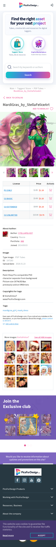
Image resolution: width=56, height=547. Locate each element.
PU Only (8, 190)
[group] (28, 417)
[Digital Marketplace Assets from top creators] (38, 43)
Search (28, 74)
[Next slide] (52, 172)
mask (19, 310)
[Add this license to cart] (50, 190)
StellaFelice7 (25, 233)
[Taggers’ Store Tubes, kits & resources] (17, 43)
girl (14, 310)
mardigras (7, 310)
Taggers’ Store (24, 88)
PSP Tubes (38, 88)
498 (22, 241)
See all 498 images (43, 337)
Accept (42, 535)
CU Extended (10, 206)
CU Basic (8, 198)
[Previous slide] (4, 172)
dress (25, 310)
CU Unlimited (10, 215)
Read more (8, 535)
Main (12, 88)
